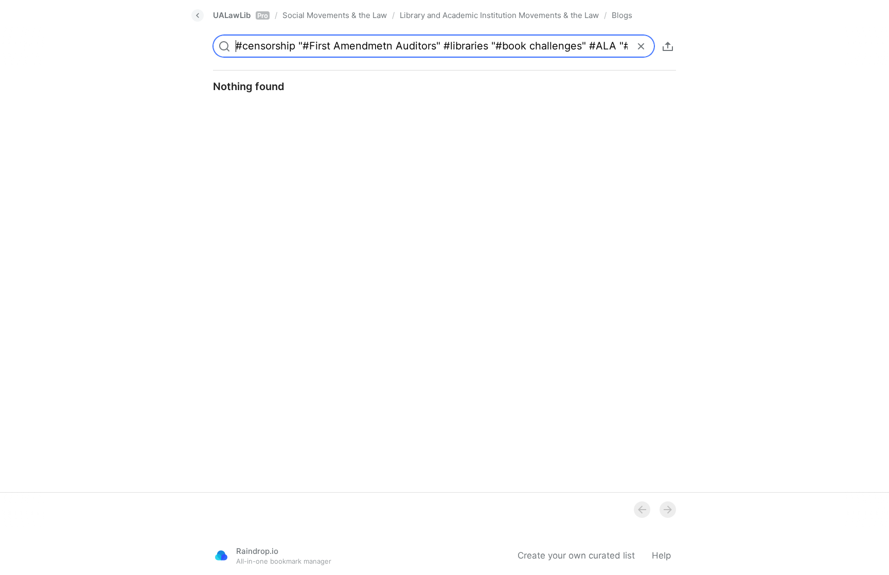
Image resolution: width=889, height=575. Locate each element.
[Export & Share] (668, 46)
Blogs (622, 15)
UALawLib (240, 15)
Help (661, 555)
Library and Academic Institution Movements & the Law (499, 15)
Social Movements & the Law (334, 15)
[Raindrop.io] (221, 555)
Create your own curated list (576, 555)
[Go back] (197, 15)
